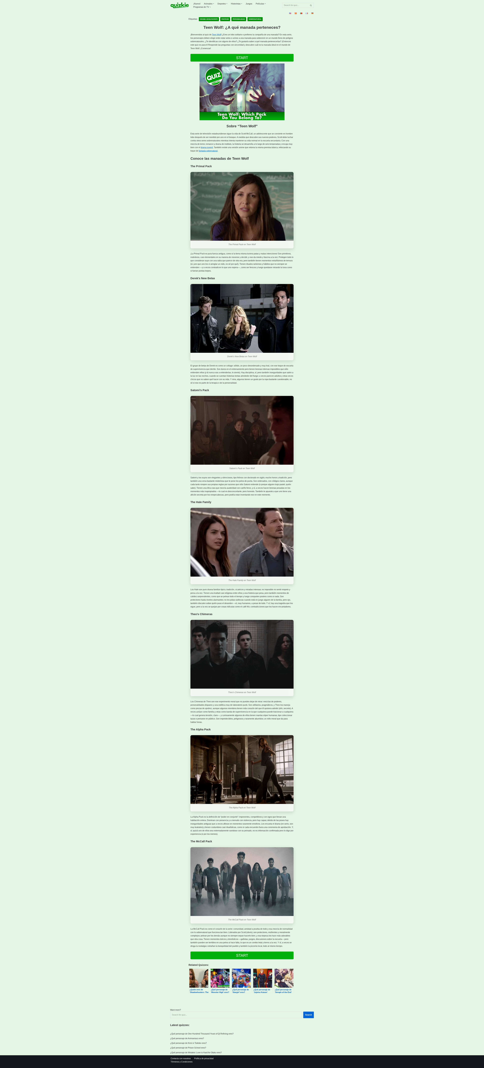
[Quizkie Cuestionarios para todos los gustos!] (179, 5)
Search (308, 1015)
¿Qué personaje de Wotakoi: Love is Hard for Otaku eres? (196, 1052)
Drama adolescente (209, 19)
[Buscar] (311, 5)
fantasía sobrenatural (208, 151)
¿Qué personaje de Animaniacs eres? (187, 1038)
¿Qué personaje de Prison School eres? (188, 1048)
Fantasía (225, 19)
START (242, 58)
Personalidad (239, 19)
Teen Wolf (216, 35)
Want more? (175, 1010)
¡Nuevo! (196, 4)
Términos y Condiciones (181, 1062)
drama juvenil (207, 147)
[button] (213, 3)
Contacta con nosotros (181, 1058)
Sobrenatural (255, 19)
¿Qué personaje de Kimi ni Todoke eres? (188, 1043)
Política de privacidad (204, 1058)
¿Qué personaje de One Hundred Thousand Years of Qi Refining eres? (202, 1034)
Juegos (249, 4)
